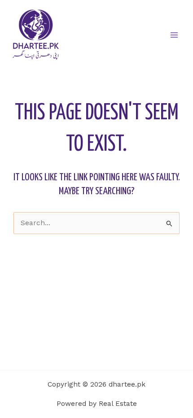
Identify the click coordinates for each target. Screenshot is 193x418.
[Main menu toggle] (174, 34)
